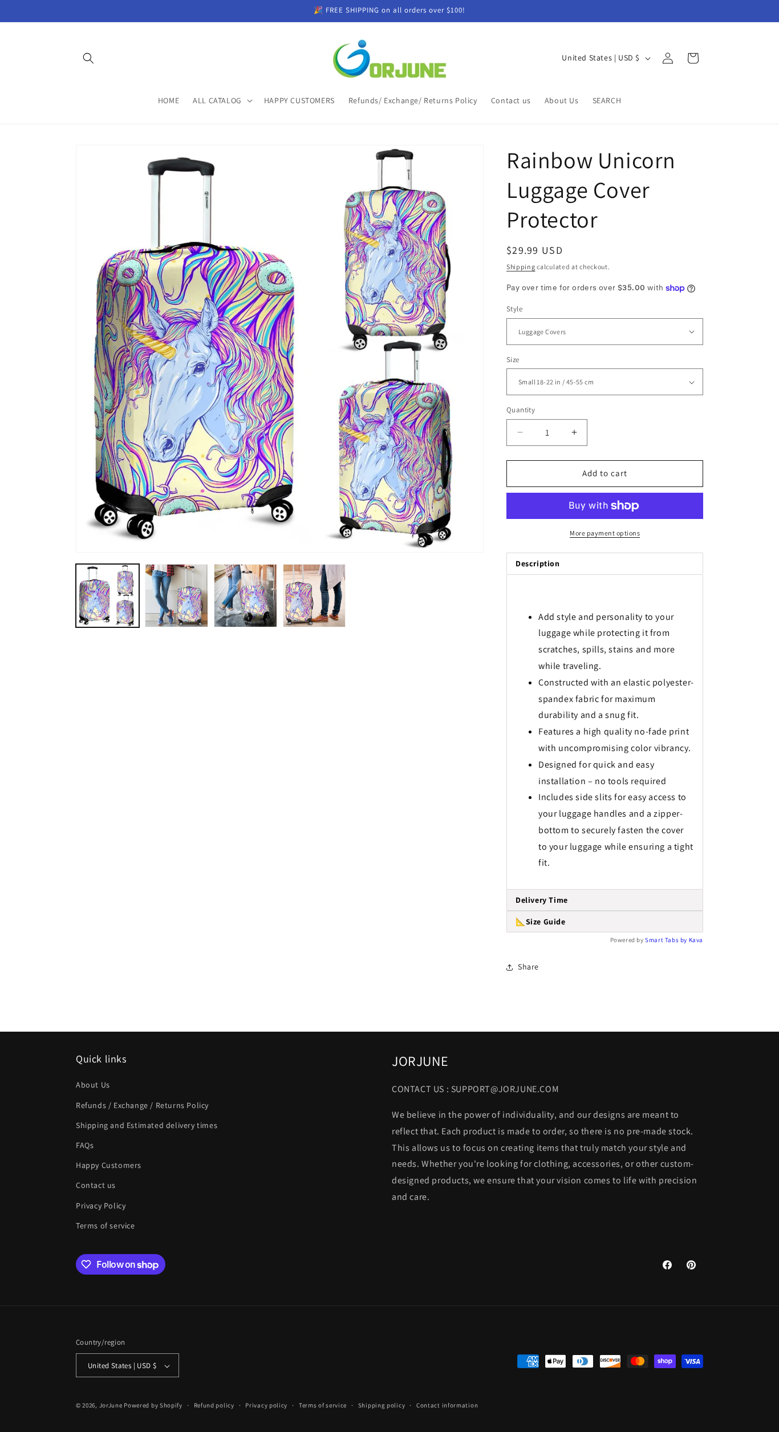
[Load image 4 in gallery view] (314, 595)
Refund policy (214, 1405)
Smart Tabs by (666, 940)
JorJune (111, 1406)
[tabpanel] (604, 732)
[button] (88, 58)
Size (513, 359)
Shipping (520, 266)
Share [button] (528, 967)
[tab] (604, 900)
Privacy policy (266, 1405)
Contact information (447, 1405)
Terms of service (105, 1225)
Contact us (96, 1186)
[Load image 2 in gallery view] (176, 595)
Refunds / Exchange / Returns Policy (142, 1105)
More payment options (605, 533)
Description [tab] (538, 563)
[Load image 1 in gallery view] (107, 595)
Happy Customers (108, 1165)
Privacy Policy (100, 1205)
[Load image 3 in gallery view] (245, 595)
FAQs (85, 1145)
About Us (93, 1085)
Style (514, 309)
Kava (696, 940)
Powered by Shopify (153, 1406)
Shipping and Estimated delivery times (146, 1125)
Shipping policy (381, 1405)
